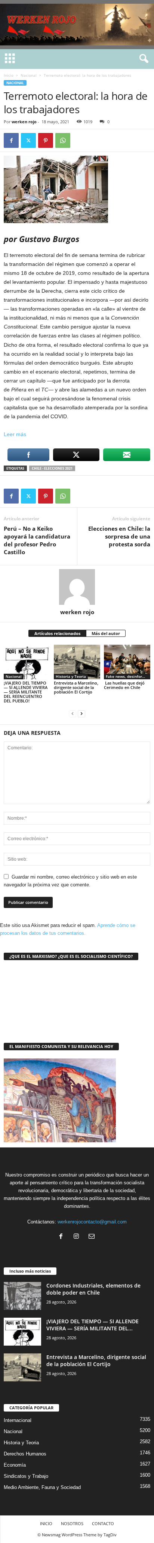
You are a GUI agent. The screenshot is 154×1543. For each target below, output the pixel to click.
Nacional (29, 75)
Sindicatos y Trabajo (26, 1476)
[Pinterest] (45, 140)
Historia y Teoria (71, 676)
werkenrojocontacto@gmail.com (92, 1222)
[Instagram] (78, 1237)
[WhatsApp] (62, 140)
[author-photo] (77, 587)
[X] (28, 140)
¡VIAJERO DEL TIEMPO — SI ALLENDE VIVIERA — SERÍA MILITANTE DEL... (92, 1325)
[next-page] (81, 713)
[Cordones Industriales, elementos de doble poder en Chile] (22, 1296)
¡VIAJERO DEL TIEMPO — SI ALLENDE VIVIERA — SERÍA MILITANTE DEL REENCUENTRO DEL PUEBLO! (25, 692)
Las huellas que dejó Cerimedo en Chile (124, 685)
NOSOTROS (72, 1523)
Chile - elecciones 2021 (52, 468)
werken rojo (24, 121)
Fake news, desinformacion (128, 676)
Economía (15, 1465)
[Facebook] (11, 140)
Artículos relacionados (57, 633)
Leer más (15, 434)
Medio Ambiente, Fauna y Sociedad (42, 1487)
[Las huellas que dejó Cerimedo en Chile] (127, 662)
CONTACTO (103, 1523)
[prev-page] (72, 713)
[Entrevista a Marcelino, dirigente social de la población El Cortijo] (77, 662)
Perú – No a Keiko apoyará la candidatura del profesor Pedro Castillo (37, 540)
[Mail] (92, 1237)
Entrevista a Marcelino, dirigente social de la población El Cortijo (76, 687)
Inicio (8, 75)
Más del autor (106, 633)
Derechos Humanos (25, 1454)
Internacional (17, 1420)
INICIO (46, 1523)
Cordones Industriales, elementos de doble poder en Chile (93, 1289)
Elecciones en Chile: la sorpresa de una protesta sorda (119, 536)
